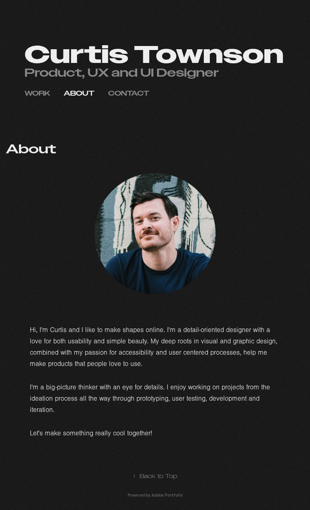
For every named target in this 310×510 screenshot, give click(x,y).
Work (37, 93)
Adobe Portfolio (167, 495)
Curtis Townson (154, 55)
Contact (128, 93)
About (79, 93)
